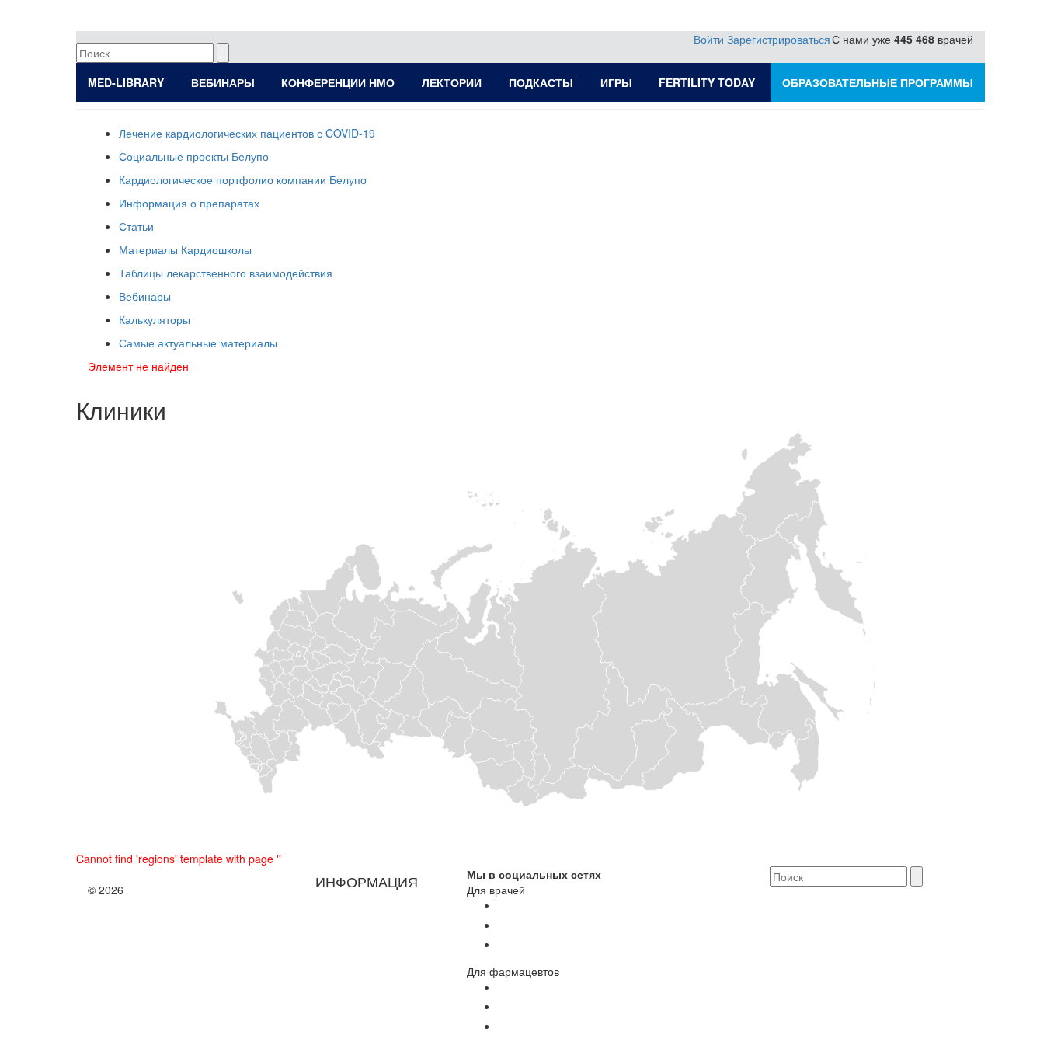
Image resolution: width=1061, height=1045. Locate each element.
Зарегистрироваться (778, 39)
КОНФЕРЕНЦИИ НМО (338, 82)
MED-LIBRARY (126, 82)
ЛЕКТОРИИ (452, 82)
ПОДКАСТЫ (541, 82)
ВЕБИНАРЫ (223, 82)
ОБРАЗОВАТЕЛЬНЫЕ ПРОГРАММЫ (877, 82)
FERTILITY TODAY (707, 82)
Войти (709, 39)
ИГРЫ (616, 82)
